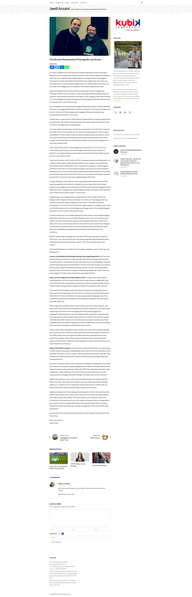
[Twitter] (57, 67)
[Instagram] (130, 112)
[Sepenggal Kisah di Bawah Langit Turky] (55, 437)
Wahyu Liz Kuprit (64, 483)
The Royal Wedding (99, 465)
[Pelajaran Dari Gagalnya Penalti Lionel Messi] (59, 458)
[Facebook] (52, 67)
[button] (63, 533)
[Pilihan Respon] (105, 437)
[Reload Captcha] (63, 534)
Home (51, 2)
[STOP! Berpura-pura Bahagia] (80, 457)
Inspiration (59, 2)
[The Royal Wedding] (101, 457)
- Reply (71, 485)
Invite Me (83, 2)
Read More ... (118, 101)
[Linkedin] (62, 67)
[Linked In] (125, 112)
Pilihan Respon (95, 438)
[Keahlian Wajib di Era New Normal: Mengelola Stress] (116, 173)
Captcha (53, 533)
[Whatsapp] (67, 67)
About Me (74, 2)
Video (67, 2)
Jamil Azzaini (60, 8)
